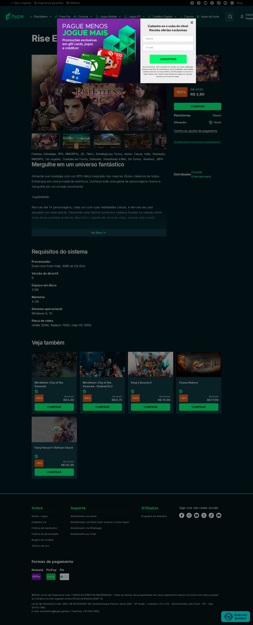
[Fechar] (192, 22)
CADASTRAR (168, 59)
